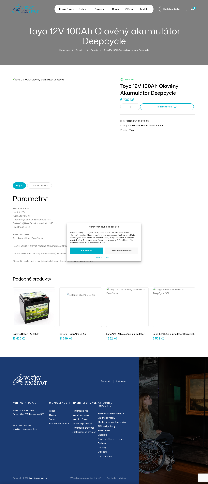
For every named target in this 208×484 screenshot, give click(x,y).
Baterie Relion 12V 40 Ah (26, 334)
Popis (19, 185)
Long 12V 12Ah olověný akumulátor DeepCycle (125, 334)
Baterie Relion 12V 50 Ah (72, 334)
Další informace (39, 185)
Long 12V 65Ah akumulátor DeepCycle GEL (174, 334)
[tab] (19, 185)
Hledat (186, 9)
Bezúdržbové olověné (152, 125)
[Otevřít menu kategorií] (89, 9)
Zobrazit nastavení (122, 250)
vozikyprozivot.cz (38, 478)
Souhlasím (86, 250)
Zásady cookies (102, 257)
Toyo (132, 130)
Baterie (136, 125)
